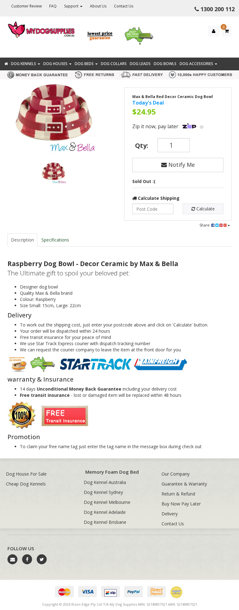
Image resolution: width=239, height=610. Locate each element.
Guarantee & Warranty (184, 484)
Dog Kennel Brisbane (105, 522)
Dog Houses (55, 63)
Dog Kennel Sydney (103, 492)
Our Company (176, 474)
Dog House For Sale (26, 474)
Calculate (205, 209)
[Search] (233, 52)
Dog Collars (114, 63)
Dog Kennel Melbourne (107, 502)
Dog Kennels (24, 63)
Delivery (170, 514)
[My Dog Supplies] (41, 29)
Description (22, 240)
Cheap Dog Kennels (26, 484)
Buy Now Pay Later (181, 504)
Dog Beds (85, 63)
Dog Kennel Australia (105, 482)
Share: (205, 225)
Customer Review (26, 6)
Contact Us (123, 6)
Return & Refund (178, 494)
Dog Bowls (165, 63)
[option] (53, 120)
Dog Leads (140, 63)
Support (71, 6)
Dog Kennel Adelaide (105, 512)
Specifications (55, 240)
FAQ (53, 6)
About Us (98, 6)
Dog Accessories (197, 63)
